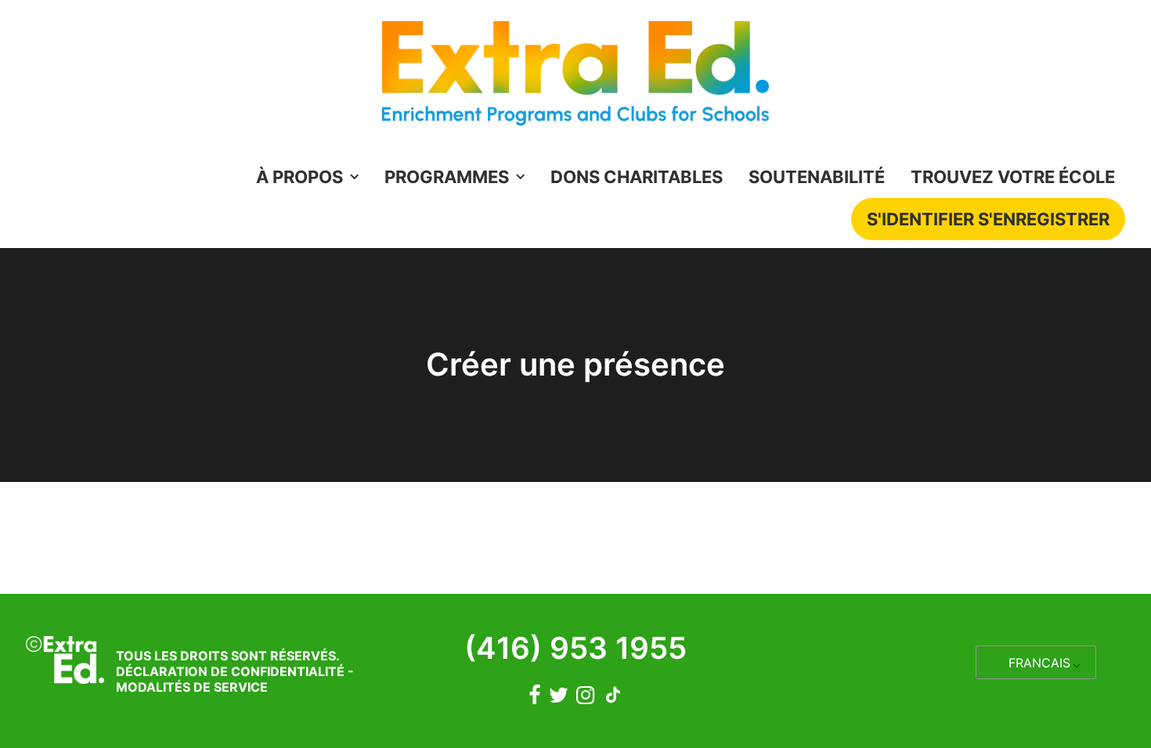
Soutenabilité (817, 177)
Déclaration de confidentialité (230, 671)
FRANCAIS (1039, 663)
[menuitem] (312, 177)
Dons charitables (636, 177)
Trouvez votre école (1013, 177)
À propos (299, 177)
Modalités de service (192, 687)
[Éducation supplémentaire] (575, 78)
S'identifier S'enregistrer (988, 219)
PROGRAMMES (446, 177)
